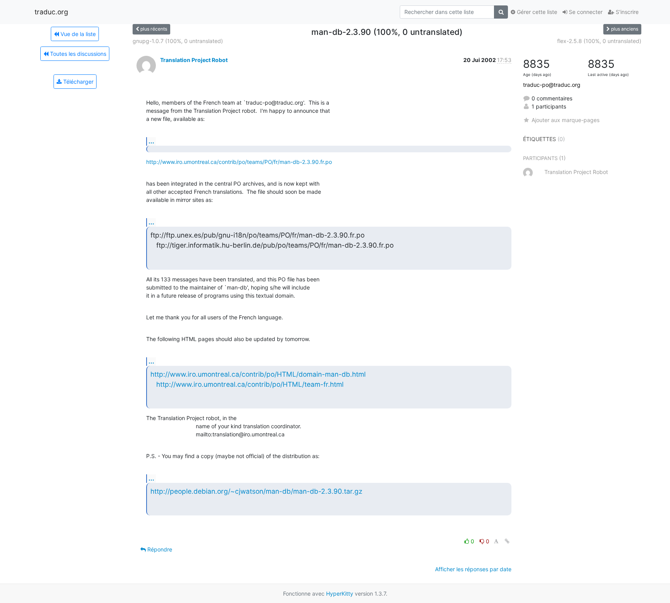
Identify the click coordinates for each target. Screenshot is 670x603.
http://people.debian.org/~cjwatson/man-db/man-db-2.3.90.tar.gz (256, 491)
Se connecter (585, 12)
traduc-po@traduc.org (551, 84)
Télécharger (77, 81)
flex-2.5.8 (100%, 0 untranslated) (599, 41)
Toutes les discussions (77, 53)
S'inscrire (626, 12)
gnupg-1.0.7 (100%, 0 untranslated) (178, 41)
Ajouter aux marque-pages (565, 120)
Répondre (159, 549)
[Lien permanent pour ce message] (507, 541)
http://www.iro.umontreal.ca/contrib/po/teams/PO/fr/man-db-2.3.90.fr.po (239, 162)
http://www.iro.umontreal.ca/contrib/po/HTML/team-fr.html (250, 384)
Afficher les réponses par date (473, 569)
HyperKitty (339, 593)
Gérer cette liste (536, 12)
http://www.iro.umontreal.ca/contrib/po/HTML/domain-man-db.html (258, 374)
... (151, 141)
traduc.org (51, 12)
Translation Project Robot (194, 60)
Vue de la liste (77, 34)
